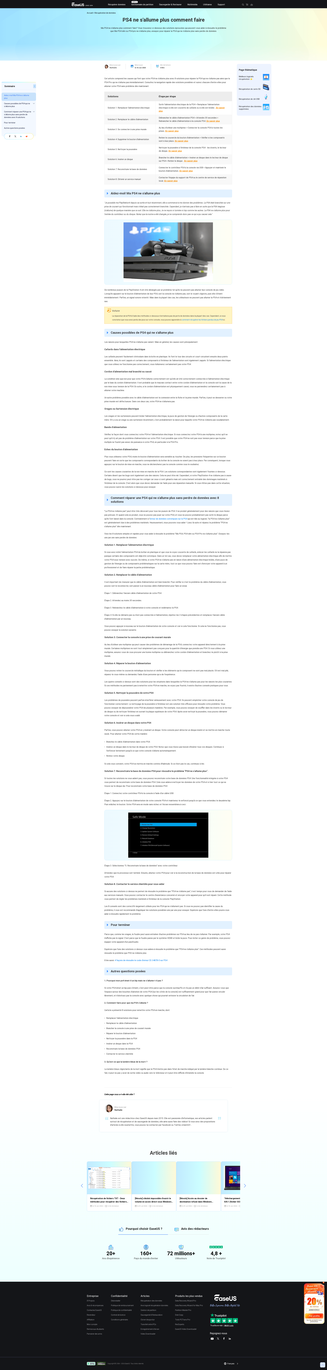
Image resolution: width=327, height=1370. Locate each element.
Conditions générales (119, 1320)
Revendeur (91, 1315)
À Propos (91, 1301)
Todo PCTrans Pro (182, 1320)
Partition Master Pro (183, 1310)
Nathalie (113, 68)
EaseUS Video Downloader (186, 1329)
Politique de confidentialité (121, 1310)
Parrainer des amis (94, 1334)
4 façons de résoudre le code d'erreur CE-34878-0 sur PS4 (141, 960)
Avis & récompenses (95, 1305)
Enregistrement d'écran (150, 1329)
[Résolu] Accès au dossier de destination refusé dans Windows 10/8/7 (196, 1200)
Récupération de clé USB (249, 99)
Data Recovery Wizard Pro (185, 1301)
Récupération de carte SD (249, 89)
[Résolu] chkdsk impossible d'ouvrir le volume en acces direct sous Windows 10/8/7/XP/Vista (153, 1200)
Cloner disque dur (148, 1320)
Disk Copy (179, 1315)
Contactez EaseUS (94, 1310)
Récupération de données (105, 13)
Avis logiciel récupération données (154, 1305)
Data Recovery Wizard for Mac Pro (189, 1305)
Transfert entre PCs (148, 1324)
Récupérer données (116, 4)
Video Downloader (148, 1334)
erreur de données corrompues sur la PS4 (168, 519)
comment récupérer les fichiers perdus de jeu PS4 (202, 320)
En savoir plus (213, 121)
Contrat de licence (118, 1315)
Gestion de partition (148, 1310)
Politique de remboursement (122, 1305)
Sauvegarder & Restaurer (170, 4)
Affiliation (90, 1320)
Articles (145, 1296)
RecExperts (179, 1324)
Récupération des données (151, 1301)
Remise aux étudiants (95, 1329)
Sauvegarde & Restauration (151, 1315)
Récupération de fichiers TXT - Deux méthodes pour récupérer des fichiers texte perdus (108, 1200)
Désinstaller (115, 1301)
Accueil (90, 13)
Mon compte (92, 1324)
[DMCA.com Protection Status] (102, 1363)
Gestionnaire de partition (142, 4)
